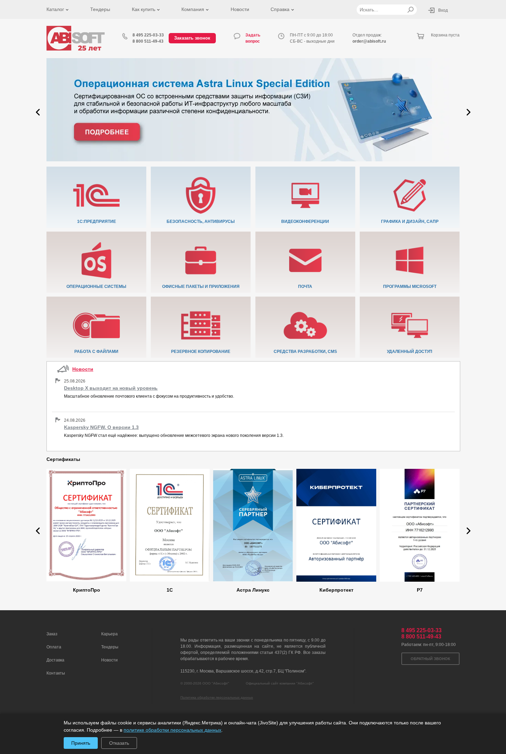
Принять (80, 743)
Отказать (119, 743)
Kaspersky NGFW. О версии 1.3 (101, 427)
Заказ (51, 634)
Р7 (420, 590)
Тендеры (100, 9)
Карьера (109, 634)
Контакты (55, 673)
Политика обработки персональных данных (216, 697)
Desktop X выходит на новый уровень (111, 388)
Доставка (55, 660)
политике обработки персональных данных (172, 730)
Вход (443, 10)
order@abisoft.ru (369, 41)
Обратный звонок (430, 659)
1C (170, 590)
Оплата (53, 647)
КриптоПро (86, 590)
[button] (37, 112)
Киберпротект (336, 590)
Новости (240, 9)
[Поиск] (410, 10)
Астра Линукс (253, 590)
